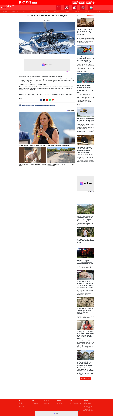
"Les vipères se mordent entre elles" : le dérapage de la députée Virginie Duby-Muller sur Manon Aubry (85, 335)
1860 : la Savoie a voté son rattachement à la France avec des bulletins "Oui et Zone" (85, 32)
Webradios (56, 11)
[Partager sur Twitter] (43, 100)
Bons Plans (15, 11)
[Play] (1, 7)
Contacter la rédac (35, 405)
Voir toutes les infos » (86, 378)
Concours (77, 11)
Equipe (20, 403)
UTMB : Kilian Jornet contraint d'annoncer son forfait (85, 240)
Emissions (46, 403)
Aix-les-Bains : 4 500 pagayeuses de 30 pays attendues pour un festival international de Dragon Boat (85, 89)
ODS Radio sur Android (75, 403)
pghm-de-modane (51, 105)
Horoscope (88, 11)
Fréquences (21, 406)
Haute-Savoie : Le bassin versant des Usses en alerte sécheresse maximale (85, 311)
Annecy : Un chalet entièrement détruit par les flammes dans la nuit (85, 262)
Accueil (5, 11)
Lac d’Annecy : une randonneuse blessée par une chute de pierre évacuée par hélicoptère (85, 59)
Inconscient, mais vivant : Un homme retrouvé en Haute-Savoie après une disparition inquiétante (85, 218)
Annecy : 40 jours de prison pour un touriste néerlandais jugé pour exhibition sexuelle (85, 149)
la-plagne (23, 105)
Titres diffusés (22, 405)
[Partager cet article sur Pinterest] (46, 100)
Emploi (98, 11)
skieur (33, 105)
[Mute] (21, 7)
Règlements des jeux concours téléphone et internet (88, 411)
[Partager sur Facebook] (40, 100)
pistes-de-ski (40, 105)
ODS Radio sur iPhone (75, 402)
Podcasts (67, 11)
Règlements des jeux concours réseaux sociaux (87, 404)
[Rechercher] (93, 2)
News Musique (34, 403)
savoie (20, 105)
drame (36, 105)
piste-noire (46, 105)
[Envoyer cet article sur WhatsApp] (49, 100)
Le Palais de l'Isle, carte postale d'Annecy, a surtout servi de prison (85, 363)
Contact (20, 402)
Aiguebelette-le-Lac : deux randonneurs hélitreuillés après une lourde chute (85, 120)
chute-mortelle (28, 105)
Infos (24, 11)
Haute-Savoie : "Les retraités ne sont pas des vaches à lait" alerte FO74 (85, 283)
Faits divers (44, 11)
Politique (33, 11)
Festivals (107, 11)
